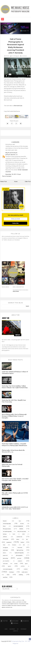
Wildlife (21, 528)
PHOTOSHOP (23, 629)
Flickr (4, 526)
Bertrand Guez (18, 105)
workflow (5, 577)
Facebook (26, 621)
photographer (19, 555)
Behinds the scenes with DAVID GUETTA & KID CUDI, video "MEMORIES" (15, 508)
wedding (21, 574)
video (8, 574)
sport (26, 563)
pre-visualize (6, 561)
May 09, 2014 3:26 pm (11, 152)
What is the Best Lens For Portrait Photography (12, 465)
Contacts (15, 630)
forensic (14, 545)
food (4, 545)
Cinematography (7, 523)
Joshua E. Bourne (10, 154)
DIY (18, 629)
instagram (5, 547)
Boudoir (5, 521)
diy (27, 539)
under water (25, 572)
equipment (9, 542)
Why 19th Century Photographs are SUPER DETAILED (15, 493)
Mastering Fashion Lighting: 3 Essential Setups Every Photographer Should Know (14, 444)
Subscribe (15, 223)
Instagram (15, 621)
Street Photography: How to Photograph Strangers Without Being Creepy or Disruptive (14, 416)
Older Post (28, 181)
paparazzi (5, 555)
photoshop (5, 558)
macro (4, 552)
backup (4, 534)
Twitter (5, 621)
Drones (22, 523)
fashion (22, 542)
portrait (19, 558)
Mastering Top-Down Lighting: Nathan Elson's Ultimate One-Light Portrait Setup (15, 386)
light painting (20, 550)
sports (9, 566)
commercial (19, 536)
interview (20, 547)
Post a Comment (6, 176)
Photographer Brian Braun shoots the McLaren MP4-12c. (13, 451)
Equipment (12, 629)
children (5, 536)
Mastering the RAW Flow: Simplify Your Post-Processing (14, 401)
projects (20, 561)
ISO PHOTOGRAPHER (18, 526)
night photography (19, 552)
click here (16, 291)
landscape (5, 550)
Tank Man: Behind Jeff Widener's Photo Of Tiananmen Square (15, 372)
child (23, 534)
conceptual (5, 539)
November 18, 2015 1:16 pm (13, 174)
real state (5, 563)
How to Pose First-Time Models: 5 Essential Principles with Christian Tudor (15, 479)
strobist (26, 569)
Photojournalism (7, 528)
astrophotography (7, 531)
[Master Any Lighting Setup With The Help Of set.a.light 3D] (15, 28)
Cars (20, 521)
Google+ (15, 623)
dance (17, 539)
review (15, 563)
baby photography (21, 531)
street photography (7, 569)
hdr (24, 545)
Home (16, 181)
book (14, 534)
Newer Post (3, 181)
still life (23, 566)
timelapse (11, 572)
